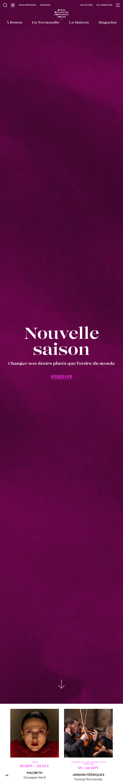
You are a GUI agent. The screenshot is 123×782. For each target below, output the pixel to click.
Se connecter (104, 5)
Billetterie (87, 5)
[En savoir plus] (34, 733)
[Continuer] (62, 683)
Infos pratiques (27, 5)
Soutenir (45, 5)
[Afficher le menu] (118, 5)
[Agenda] (13, 5)
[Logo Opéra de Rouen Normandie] (62, 14)
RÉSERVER (61, 377)
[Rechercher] (5, 5)
